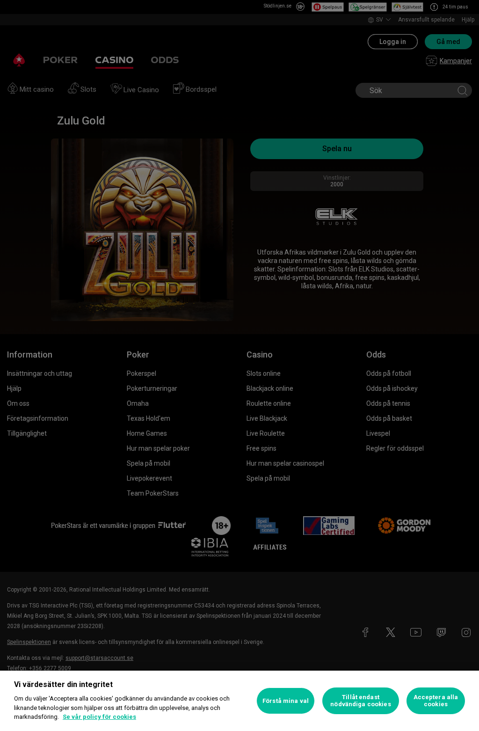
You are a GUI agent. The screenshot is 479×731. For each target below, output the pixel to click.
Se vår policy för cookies (99, 716)
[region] (239, 701)
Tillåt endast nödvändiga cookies (360, 701)
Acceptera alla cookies (436, 701)
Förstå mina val (285, 700)
